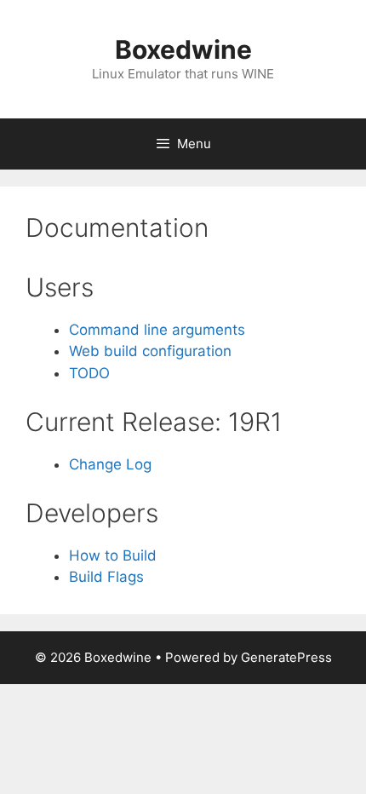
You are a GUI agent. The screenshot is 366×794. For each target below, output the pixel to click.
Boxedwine (183, 49)
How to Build (113, 555)
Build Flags (106, 576)
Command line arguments (157, 329)
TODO (89, 373)
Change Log (110, 464)
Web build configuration (150, 351)
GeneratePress (286, 657)
